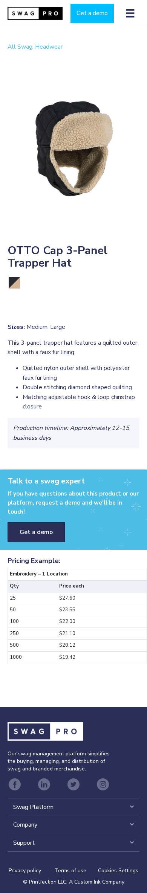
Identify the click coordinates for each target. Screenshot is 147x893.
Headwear (49, 47)
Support (24, 843)
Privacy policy (32, 870)
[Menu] (130, 13)
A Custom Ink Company (96, 881)
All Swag (20, 47)
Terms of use (70, 870)
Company (25, 825)
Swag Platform (33, 807)
